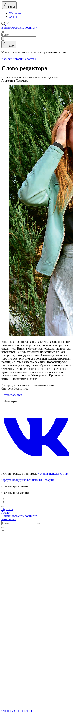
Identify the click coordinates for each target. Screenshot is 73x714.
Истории (48, 480)
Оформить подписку (23, 27)
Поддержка (19, 480)
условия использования (53, 473)
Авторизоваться (11, 394)
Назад (11, 6)
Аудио (13, 16)
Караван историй (12, 58)
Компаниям (34, 480)
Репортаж (30, 58)
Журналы (15, 13)
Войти (5, 27)
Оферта (6, 480)
